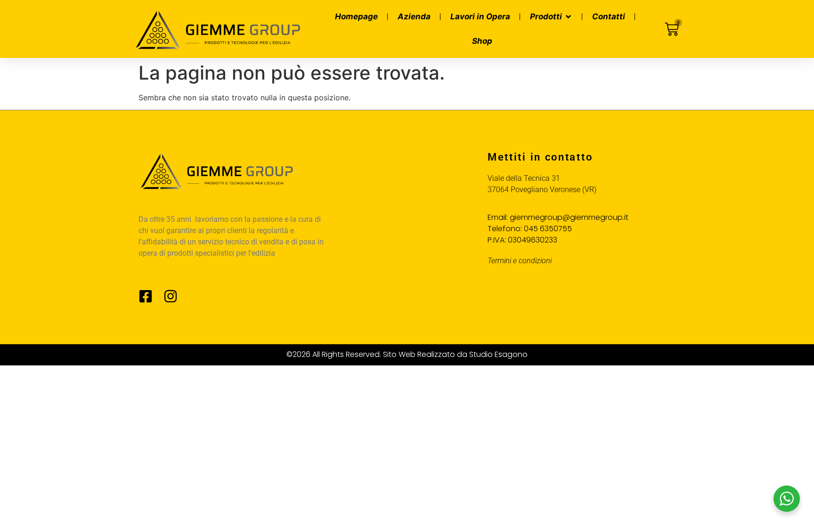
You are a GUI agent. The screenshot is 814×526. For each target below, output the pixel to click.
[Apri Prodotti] (568, 17)
